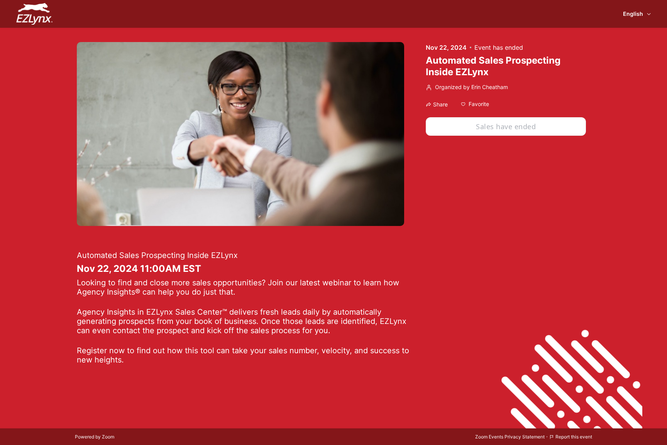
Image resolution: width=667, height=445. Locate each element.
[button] (475, 104)
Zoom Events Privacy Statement (510, 437)
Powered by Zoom (94, 437)
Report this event (573, 437)
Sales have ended (506, 126)
